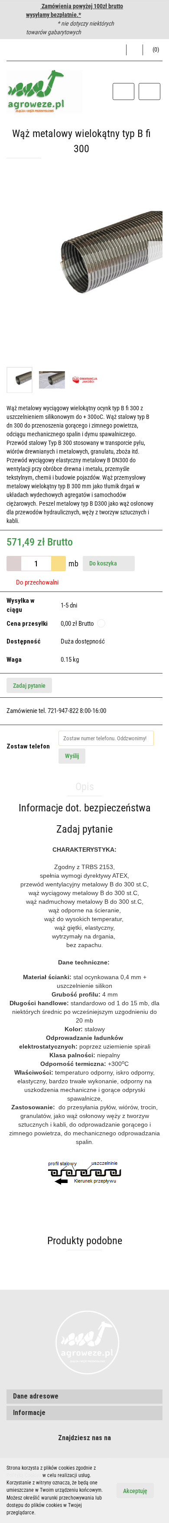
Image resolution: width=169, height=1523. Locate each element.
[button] (152, 50)
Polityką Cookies (23, 1475)
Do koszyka (103, 563)
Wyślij (72, 755)
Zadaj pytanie (29, 685)
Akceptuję (135, 1490)
